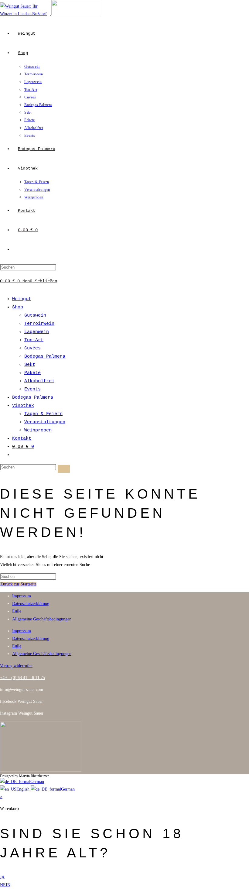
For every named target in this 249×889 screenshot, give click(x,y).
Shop (17, 307)
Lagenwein (36, 332)
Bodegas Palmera (44, 356)
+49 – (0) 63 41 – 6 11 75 (22, 677)
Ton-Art (33, 340)
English (23, 789)
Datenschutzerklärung (30, 603)
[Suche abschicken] (63, 469)
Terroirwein (39, 323)
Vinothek (23, 405)
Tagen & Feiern (43, 414)
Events (32, 389)
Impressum (21, 596)
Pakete (32, 373)
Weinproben (38, 430)
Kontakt (21, 438)
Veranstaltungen (44, 422)
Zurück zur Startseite (18, 584)
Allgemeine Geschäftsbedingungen (41, 619)
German (37, 781)
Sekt (29, 364)
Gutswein (35, 315)
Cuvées (32, 348)
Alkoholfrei (39, 381)
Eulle (16, 611)
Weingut (21, 299)
